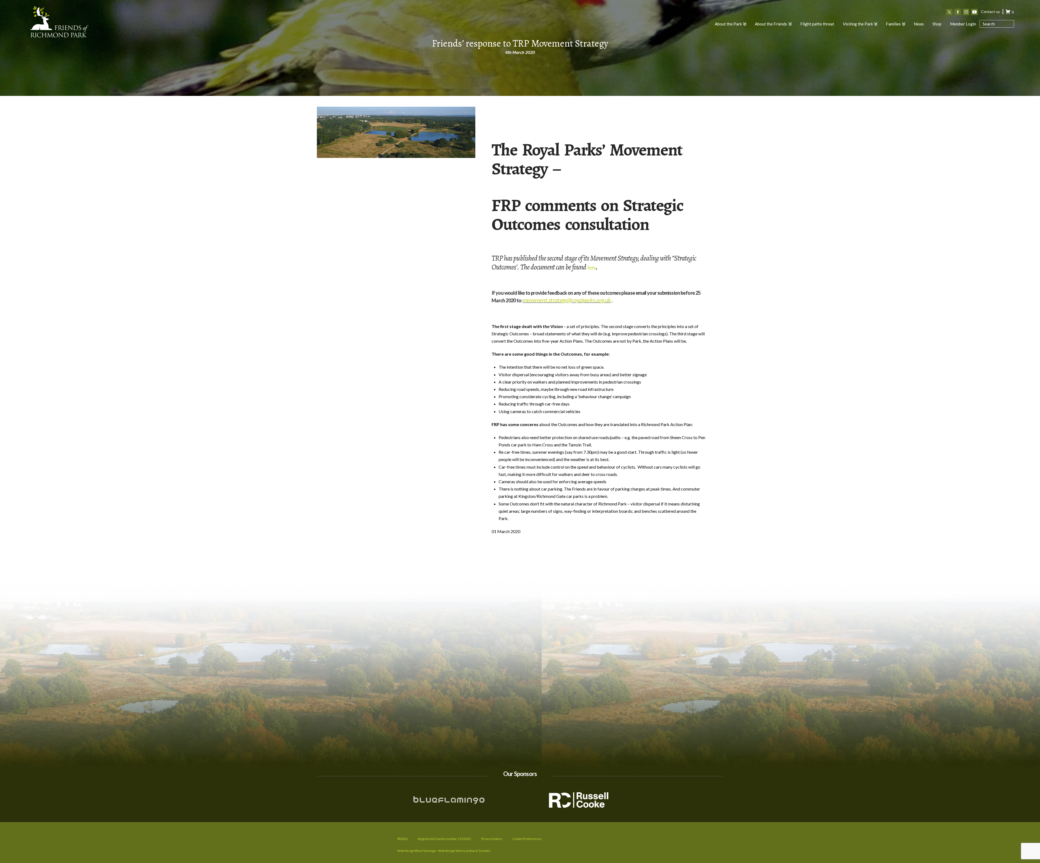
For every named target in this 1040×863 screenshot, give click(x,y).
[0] (1008, 12)
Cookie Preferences (527, 839)
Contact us (990, 11)
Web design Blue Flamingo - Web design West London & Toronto (443, 851)
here (591, 268)
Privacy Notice (491, 839)
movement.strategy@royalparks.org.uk (567, 300)
